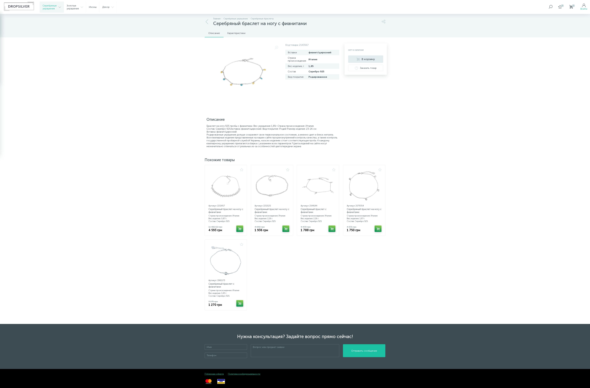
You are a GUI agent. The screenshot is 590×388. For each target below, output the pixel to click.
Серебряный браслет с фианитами (313, 211)
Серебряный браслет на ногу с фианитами (225, 211)
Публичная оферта (214, 374)
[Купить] (239, 228)
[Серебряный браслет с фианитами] (318, 186)
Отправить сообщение (364, 350)
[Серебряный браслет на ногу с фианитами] (225, 186)
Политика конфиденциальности (244, 374)
